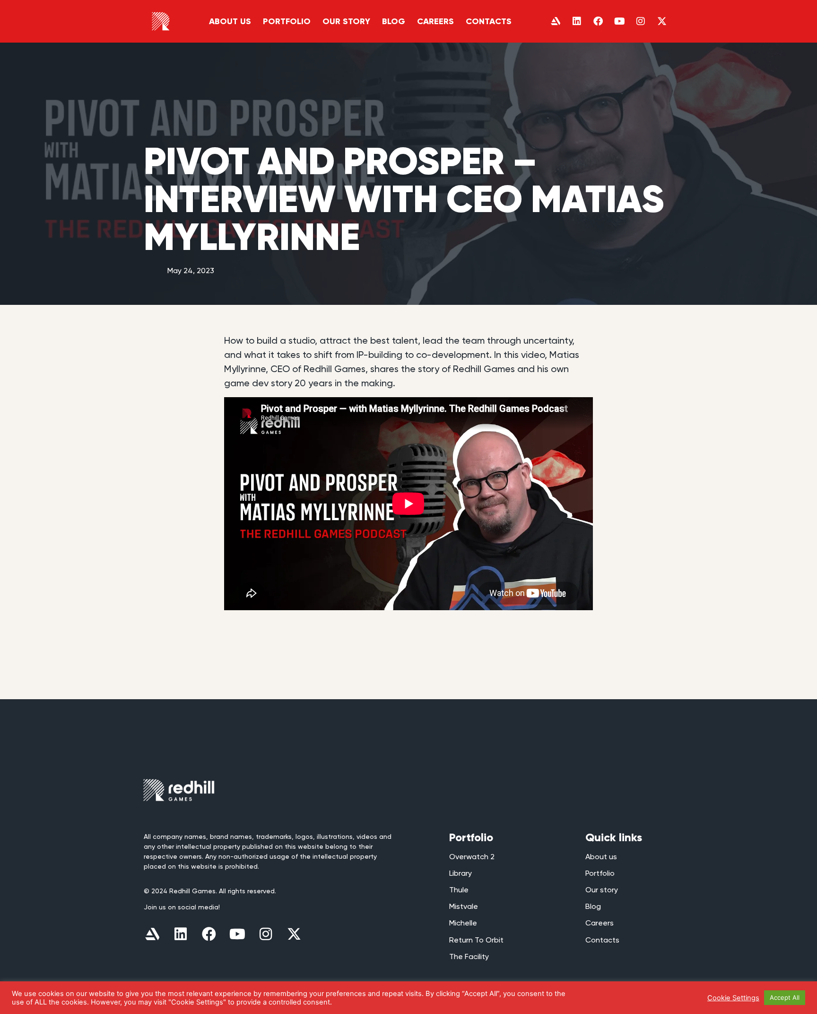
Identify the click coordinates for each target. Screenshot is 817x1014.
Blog (393, 21)
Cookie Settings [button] (733, 998)
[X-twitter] (661, 21)
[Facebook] (598, 21)
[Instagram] (640, 21)
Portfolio (287, 21)
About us (601, 856)
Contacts (489, 21)
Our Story (346, 21)
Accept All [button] (785, 997)
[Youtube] (619, 21)
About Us (230, 21)
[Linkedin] (576, 21)
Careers (435, 21)
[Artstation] (555, 21)
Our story (601, 889)
